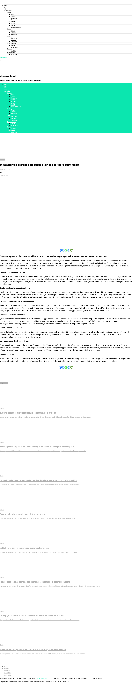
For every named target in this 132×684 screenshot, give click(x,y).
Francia (13, 16)
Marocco (13, 32)
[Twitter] (63, 250)
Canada (13, 45)
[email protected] (42, 678)
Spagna (13, 23)
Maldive (13, 40)
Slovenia (13, 22)
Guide (5, 9)
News (5, 7)
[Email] (71, 250)
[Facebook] (60, 250)
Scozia (13, 20)
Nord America (11, 43)
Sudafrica (14, 34)
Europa (9, 13)
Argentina (14, 54)
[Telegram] (68, 250)
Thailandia (14, 42)
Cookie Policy (7, 675)
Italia (12, 14)
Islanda (13, 25)
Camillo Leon (4, 176)
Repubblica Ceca (16, 27)
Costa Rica (14, 47)
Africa (9, 29)
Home (5, 5)
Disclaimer (7, 671)
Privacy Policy (7, 673)
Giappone (14, 38)
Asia (8, 36)
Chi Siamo (6, 666)
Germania (14, 18)
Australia (13, 51)
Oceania (9, 49)
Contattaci (6, 668)
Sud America (11, 52)
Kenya (13, 31)
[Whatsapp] (66, 250)
